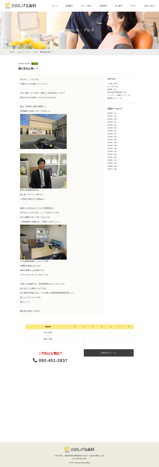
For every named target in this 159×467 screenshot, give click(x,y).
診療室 (109, 89)
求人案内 (118, 6)
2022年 (110, 125)
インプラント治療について (117, 95)
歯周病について (113, 98)
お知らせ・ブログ (23, 52)
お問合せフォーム (109, 353)
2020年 (110, 131)
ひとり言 (110, 86)
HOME (12, 52)
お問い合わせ (149, 6)
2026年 (110, 113)
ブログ (133, 6)
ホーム (54, 6)
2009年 (110, 163)
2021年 (110, 128)
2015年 (110, 145)
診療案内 (69, 6)
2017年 (110, 140)
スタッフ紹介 (86, 6)
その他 (35, 52)
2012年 (110, 154)
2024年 (110, 119)
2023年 (110, 122)
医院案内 (103, 6)
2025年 (110, 116)
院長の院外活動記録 (114, 92)
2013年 (110, 151)
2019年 (110, 134)
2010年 (110, 160)
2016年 (110, 142)
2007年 (110, 169)
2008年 (110, 166)
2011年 (110, 157)
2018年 (110, 137)
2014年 (110, 148)
